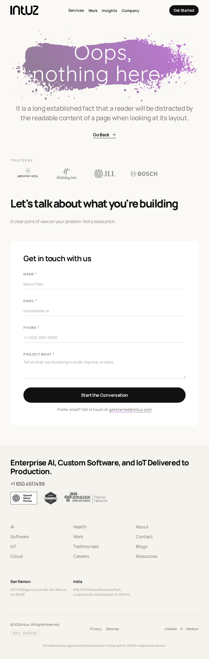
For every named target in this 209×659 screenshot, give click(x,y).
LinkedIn (171, 629)
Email (30, 300)
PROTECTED (30, 633)
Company (130, 10)
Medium (192, 629)
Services (76, 10)
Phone (31, 327)
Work (92, 10)
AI (12, 527)
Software (19, 537)
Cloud (16, 556)
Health (80, 527)
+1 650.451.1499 (27, 483)
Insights (109, 10)
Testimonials (86, 546)
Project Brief (38, 354)
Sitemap (112, 629)
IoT (13, 546)
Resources (146, 556)
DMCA (16, 633)
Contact (144, 537)
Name (29, 273)
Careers (81, 556)
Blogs (141, 546)
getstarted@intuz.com (130, 409)
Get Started (184, 10)
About (142, 527)
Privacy (96, 629)
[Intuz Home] (24, 10)
